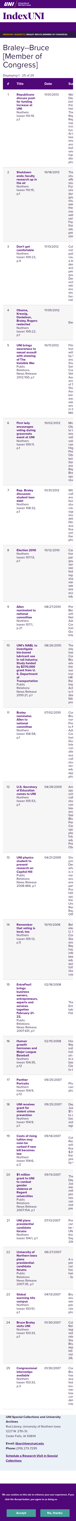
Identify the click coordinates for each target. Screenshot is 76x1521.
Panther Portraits (23, 1081)
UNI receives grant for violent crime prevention (26, 1109)
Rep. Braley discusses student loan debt (25, 495)
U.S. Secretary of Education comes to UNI (27, 790)
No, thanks (55, 1513)
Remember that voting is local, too (26, 928)
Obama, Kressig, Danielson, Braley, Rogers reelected (27, 317)
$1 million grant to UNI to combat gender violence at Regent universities (25, 1185)
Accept (21, 1513)
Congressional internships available (27, 1371)
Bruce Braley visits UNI (26, 1324)
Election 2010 (26, 550)
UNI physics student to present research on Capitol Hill (25, 865)
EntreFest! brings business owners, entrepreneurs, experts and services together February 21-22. (27, 1001)
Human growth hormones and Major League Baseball (27, 1048)
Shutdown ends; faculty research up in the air (27, 177)
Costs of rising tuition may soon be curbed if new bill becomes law (27, 1145)
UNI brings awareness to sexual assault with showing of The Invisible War (27, 354)
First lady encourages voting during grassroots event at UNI (26, 430)
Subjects (20, 34)
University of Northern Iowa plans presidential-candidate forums (27, 1261)
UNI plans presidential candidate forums (25, 1226)
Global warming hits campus (26, 1298)
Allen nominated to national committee (26, 612)
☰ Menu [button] (10, 26)
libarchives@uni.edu (29, 1443)
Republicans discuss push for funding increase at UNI (26, 102)
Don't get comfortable (25, 248)
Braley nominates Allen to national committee (24, 720)
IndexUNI (23, 15)
